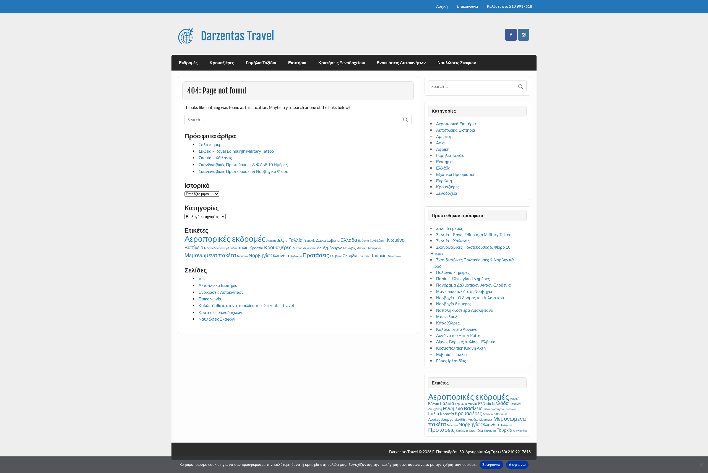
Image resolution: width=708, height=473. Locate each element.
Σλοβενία (336, 256)
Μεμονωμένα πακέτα (210, 255)
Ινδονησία (218, 248)
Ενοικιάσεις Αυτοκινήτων (401, 62)
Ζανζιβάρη (377, 240)
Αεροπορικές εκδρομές (225, 238)
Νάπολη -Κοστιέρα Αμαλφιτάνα (464, 310)
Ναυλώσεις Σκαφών (457, 62)
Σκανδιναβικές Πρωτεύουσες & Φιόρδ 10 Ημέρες (243, 164)
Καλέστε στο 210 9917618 (509, 6)
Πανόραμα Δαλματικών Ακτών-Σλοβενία (473, 284)
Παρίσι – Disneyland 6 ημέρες (463, 278)
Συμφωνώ (491, 464)
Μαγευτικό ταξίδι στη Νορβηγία (464, 291)
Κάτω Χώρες (448, 322)
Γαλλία (295, 240)
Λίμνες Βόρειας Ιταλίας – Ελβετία (466, 341)
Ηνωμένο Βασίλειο (463, 408)
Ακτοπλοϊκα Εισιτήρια (218, 285)
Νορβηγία (259, 255)
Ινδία (207, 248)
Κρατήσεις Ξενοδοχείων (341, 62)
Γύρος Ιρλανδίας (451, 360)
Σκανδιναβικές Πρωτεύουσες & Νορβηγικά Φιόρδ (243, 171)
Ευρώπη (444, 180)
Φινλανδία (394, 256)
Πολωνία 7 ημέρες (453, 272)
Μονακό (242, 256)
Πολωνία (296, 256)
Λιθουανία (309, 248)
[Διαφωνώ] (701, 464)
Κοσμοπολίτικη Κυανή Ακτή (461, 347)
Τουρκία (379, 255)
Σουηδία (350, 256)
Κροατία (256, 248)
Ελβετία (333, 240)
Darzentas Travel (237, 36)
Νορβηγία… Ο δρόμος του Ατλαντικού (470, 297)
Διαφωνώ (517, 464)
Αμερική (443, 136)
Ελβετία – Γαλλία (451, 354)
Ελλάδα (348, 240)
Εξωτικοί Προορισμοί (455, 174)
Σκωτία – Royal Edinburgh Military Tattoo (236, 151)
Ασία (440, 142)
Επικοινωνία (467, 6)
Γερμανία (309, 240)
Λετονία (297, 248)
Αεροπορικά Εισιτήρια (456, 123)
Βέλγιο (282, 240)
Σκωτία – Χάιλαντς (215, 157)
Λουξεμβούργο (329, 248)
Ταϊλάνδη (364, 256)
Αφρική (271, 240)
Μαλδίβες (349, 248)
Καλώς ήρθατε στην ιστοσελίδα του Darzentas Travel (246, 305)
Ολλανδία (279, 255)
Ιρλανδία (231, 248)
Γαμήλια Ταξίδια (261, 62)
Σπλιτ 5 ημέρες (212, 144)
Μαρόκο (361, 248)
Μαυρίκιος (374, 248)
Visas (204, 278)
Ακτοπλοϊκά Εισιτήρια (455, 130)
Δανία (321, 240)
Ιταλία (243, 247)
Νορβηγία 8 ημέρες (453, 303)
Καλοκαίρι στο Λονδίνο (456, 329)
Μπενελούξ (446, 316)
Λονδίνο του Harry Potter (459, 335)
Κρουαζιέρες (222, 62)
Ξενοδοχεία (446, 193)
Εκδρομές (188, 62)
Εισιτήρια (297, 62)
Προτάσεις (316, 255)
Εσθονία (363, 240)
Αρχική (442, 6)
